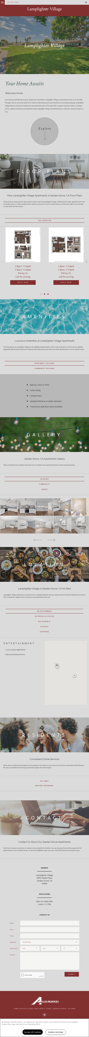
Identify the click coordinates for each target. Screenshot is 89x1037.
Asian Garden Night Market (15, 650)
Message (12, 955)
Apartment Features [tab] (44, 363)
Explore (44, 128)
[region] (44, 1028)
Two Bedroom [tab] (44, 220)
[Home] (44, 9)
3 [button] (48, 294)
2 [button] (44, 294)
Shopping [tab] (44, 632)
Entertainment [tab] (44, 611)
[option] (22, 258)
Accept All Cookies (32, 1032)
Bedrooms (13, 942)
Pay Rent (44, 781)
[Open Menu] (0, 1)
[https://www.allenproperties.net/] (44, 1001)
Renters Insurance (44, 786)
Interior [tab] (44, 479)
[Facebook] (86, 2)
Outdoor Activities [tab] (44, 616)
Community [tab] (44, 484)
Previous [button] (2, 261)
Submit (72, 974)
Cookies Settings (55, 1032)
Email (12, 929)
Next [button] (86, 261)
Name (11, 923)
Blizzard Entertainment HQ (15, 654)
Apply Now (22, 282)
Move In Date (14, 948)
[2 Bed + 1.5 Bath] (23, 244)
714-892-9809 (13, 2)
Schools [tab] (44, 627)
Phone (12, 936)
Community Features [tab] (44, 368)
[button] (57, 665)
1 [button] (41, 294)
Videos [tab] (44, 489)
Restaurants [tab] (44, 621)
